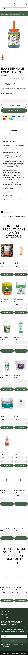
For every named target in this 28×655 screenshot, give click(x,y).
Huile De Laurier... (17, 337)
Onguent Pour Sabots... (5, 260)
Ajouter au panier (14, 105)
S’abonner (14, 641)
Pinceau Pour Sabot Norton (20, 490)
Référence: (4, 83)
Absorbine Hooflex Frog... (5, 375)
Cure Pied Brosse (17, 587)
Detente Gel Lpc (3, 413)
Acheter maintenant (14, 110)
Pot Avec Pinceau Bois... (19, 528)
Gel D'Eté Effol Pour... (4, 299)
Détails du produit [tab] (14, 134)
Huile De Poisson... (18, 260)
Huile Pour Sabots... (4, 337)
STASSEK (8, 85)
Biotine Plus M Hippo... (19, 299)
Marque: (3, 85)
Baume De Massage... (18, 413)
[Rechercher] (25, 8)
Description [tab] (14, 130)
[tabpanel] (14, 34)
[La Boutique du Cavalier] (15, 4)
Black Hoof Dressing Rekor (5, 452)
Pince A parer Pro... (4, 490)
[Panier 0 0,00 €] (26, 4)
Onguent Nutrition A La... (19, 452)
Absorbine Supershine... (5, 528)
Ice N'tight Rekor (17, 375)
